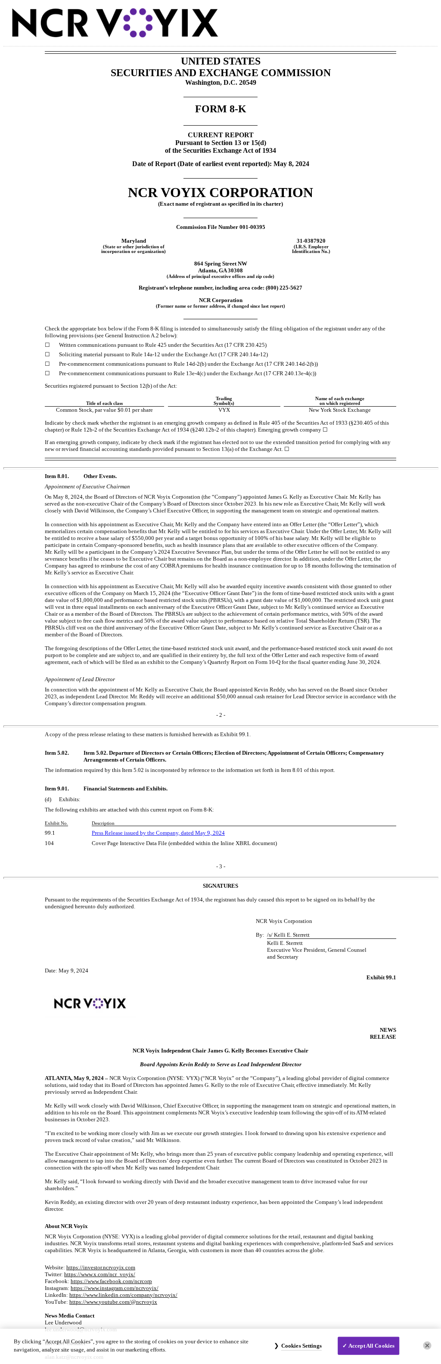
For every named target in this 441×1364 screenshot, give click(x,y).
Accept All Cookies (371, 1345)
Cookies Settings (301, 1345)
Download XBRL (422, 20)
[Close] (427, 1345)
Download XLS (413, 20)
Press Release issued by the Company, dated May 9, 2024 (158, 833)
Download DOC (394, 20)
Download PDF (403, 20)
